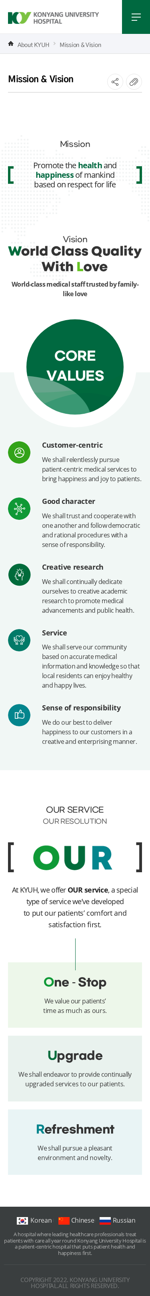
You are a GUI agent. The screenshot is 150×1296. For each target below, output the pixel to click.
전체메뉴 (136, 17)
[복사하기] (134, 82)
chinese (82, 1220)
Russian (124, 1220)
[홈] (11, 43)
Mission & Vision (80, 43)
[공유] (115, 82)
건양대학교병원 (53, 18)
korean (41, 1220)
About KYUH (34, 43)
